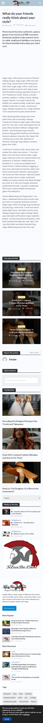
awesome (7, 694)
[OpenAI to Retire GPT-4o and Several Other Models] (6, 511)
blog (20, 694)
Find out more (9, 608)
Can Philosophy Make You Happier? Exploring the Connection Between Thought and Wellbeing (23, 667)
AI (12, 509)
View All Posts (34, 353)
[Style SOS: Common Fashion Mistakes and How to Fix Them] (21, 439)
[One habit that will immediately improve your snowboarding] (6, 639)
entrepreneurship (10, 702)
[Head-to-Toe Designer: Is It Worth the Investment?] (21, 472)
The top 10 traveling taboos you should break (25, 678)
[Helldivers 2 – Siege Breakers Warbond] (6, 523)
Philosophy (15, 662)
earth (20, 698)
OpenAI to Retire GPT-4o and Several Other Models (25, 513)
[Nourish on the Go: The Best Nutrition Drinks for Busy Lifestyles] (6, 623)
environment (23, 702)
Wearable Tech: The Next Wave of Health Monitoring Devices (23, 630)
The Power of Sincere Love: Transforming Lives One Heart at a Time (25, 655)
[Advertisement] (21, 62)
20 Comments (18, 658)
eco (26, 698)
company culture (9, 698)
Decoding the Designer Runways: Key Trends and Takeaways (21, 275)
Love (13, 651)
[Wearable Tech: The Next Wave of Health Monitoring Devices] (6, 631)
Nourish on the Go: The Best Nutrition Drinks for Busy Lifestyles (24, 622)
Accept (7, 719)
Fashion (5, 10)
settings (26, 715)
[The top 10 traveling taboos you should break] (6, 677)
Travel (13, 675)
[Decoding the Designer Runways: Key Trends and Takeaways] (21, 405)
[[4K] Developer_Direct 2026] (6, 534)
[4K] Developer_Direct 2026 (24, 534)
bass (14, 694)
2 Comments (17, 682)
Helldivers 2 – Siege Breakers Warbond (22, 524)
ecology (33, 698)
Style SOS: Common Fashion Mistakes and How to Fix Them (21, 303)
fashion (33, 702)
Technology (16, 520)
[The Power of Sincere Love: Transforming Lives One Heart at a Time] (6, 654)
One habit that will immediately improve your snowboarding (26, 638)
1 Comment (17, 671)
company (28, 694)
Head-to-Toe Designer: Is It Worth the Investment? (21, 330)
